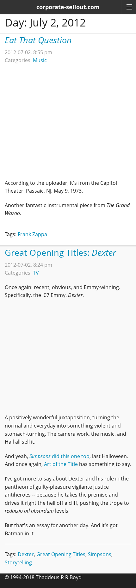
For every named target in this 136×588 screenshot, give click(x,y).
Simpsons (99, 554)
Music (40, 60)
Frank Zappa (32, 234)
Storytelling (18, 562)
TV (36, 272)
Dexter (26, 554)
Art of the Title (61, 464)
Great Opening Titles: (60, 252)
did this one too (59, 456)
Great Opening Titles (60, 554)
